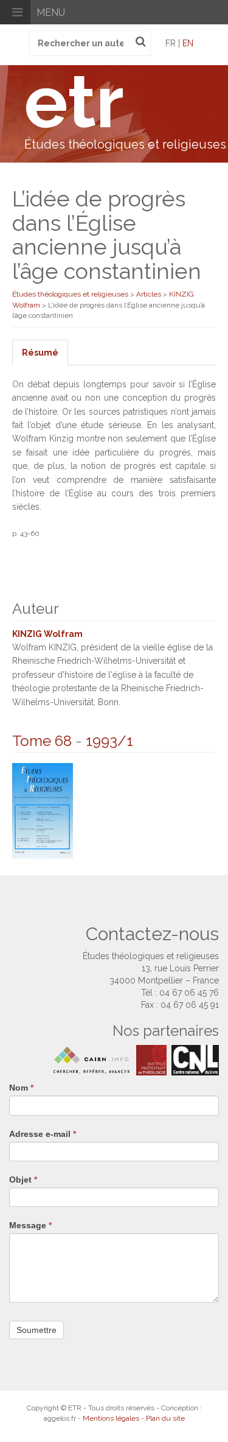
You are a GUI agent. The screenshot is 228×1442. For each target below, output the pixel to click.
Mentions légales (111, 1418)
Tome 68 (42, 741)
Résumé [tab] (40, 352)
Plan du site (165, 1418)
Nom (21, 1087)
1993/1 (109, 741)
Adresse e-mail (42, 1134)
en (187, 43)
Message (30, 1225)
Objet (23, 1179)
